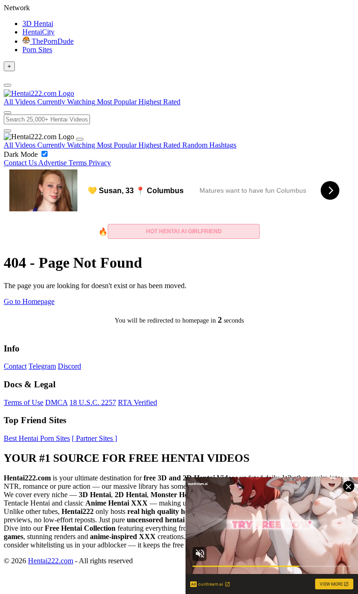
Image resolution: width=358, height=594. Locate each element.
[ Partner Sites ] (94, 438)
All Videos (20, 145)
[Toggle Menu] (7, 85)
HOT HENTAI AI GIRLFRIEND (184, 231)
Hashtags (222, 145)
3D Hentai (37, 23)
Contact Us (21, 163)
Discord (69, 366)
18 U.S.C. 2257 (92, 402)
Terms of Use (23, 402)
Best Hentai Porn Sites (37, 438)
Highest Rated (160, 145)
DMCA (56, 402)
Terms (79, 163)
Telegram (42, 366)
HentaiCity (38, 32)
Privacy (100, 163)
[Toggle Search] (7, 112)
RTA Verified (137, 402)
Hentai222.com (50, 561)
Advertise (53, 163)
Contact (15, 366)
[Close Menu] (79, 139)
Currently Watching (67, 145)
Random (195, 145)
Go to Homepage (29, 301)
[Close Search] (7, 130)
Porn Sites (37, 50)
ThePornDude (52, 41)
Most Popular (117, 145)
